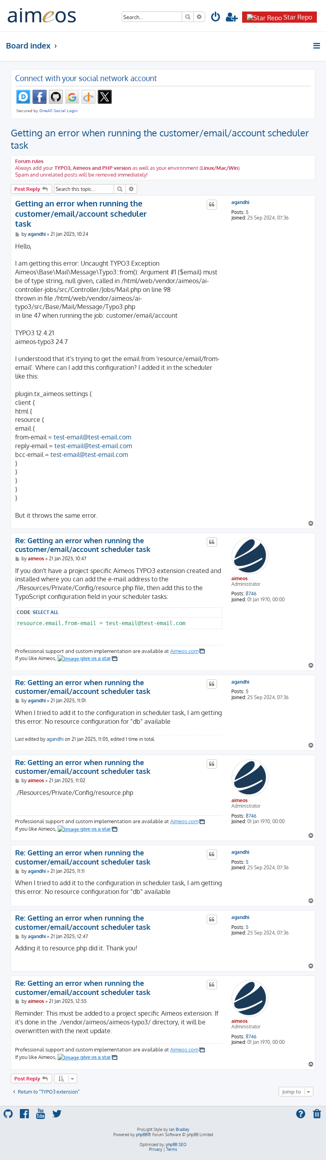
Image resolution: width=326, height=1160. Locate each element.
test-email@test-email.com (92, 437)
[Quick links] (317, 45)
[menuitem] (216, 18)
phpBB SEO (176, 1144)
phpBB (141, 1134)
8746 (251, 594)
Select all (45, 612)
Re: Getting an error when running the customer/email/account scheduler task (82, 545)
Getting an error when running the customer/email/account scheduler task (160, 138)
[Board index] (42, 15)
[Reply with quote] (212, 204)
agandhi (240, 202)
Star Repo (297, 17)
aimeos (239, 578)
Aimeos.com (184, 650)
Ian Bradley (179, 1129)
